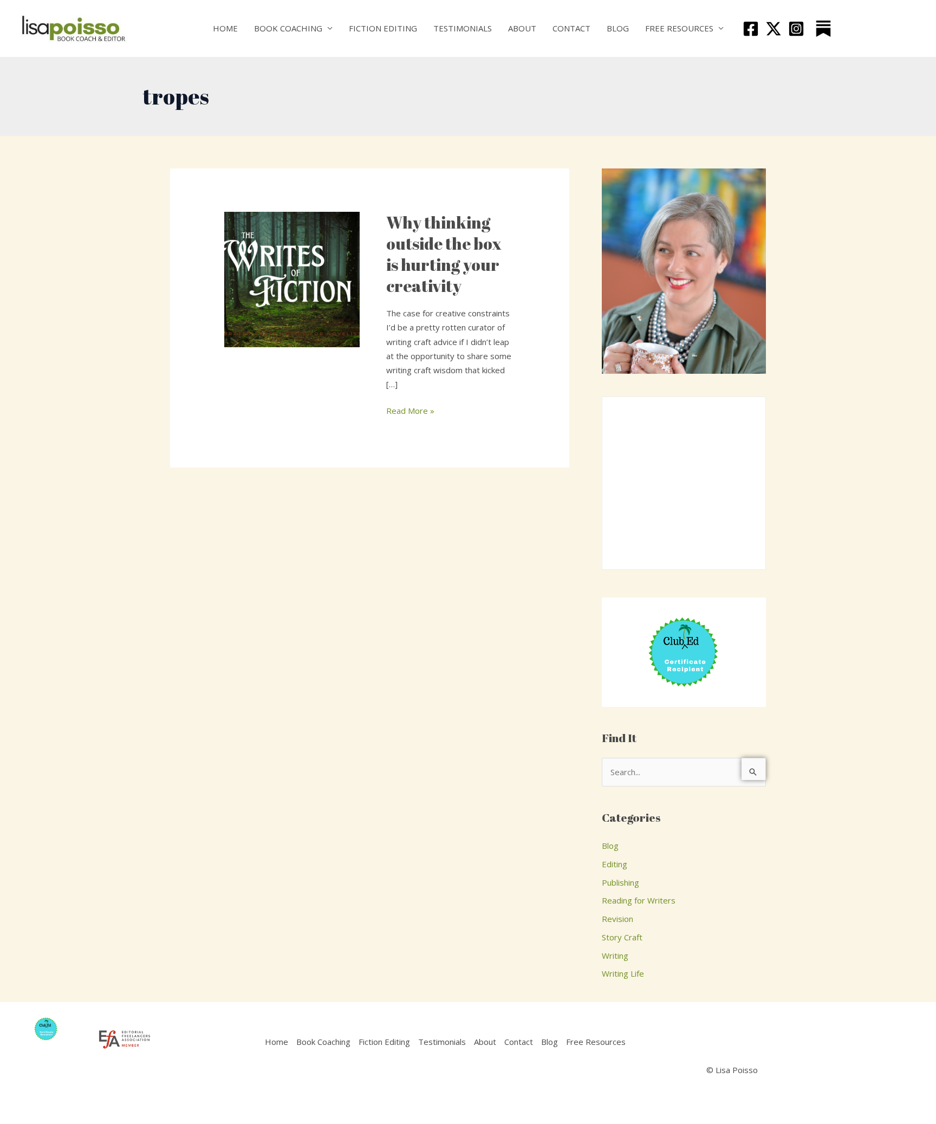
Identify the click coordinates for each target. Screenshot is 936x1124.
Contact (571, 28)
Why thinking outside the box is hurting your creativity (444, 254)
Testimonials (462, 28)
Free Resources (679, 28)
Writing (615, 955)
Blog (618, 28)
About (522, 28)
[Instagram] (796, 29)
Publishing (620, 882)
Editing (614, 864)
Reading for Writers (638, 900)
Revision (617, 918)
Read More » (410, 410)
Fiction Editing (383, 28)
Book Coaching (288, 28)
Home (225, 28)
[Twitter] (773, 29)
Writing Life (623, 973)
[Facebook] (751, 29)
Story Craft (622, 937)
